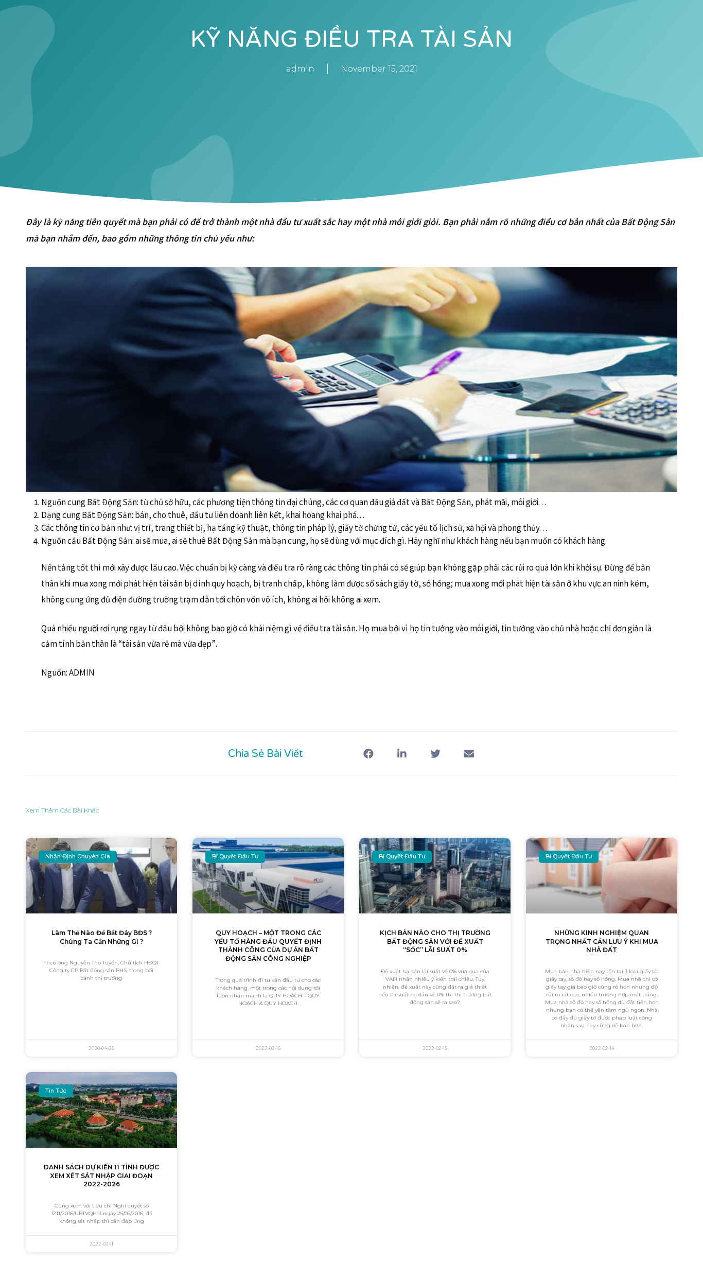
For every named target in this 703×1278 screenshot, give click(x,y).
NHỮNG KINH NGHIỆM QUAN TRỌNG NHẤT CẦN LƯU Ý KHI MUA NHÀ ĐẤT (602, 941)
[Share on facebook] (368, 753)
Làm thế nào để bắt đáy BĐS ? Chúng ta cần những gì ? (101, 937)
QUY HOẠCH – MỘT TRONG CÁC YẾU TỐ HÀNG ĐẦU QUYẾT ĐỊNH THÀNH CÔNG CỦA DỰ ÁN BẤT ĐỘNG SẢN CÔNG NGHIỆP (268, 945)
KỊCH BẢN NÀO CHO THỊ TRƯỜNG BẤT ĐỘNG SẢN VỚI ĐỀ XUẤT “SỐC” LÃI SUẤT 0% (435, 941)
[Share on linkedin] (401, 753)
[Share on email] (468, 753)
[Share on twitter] (435, 753)
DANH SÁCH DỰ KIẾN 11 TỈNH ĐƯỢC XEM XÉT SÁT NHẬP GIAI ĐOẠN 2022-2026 (101, 1175)
